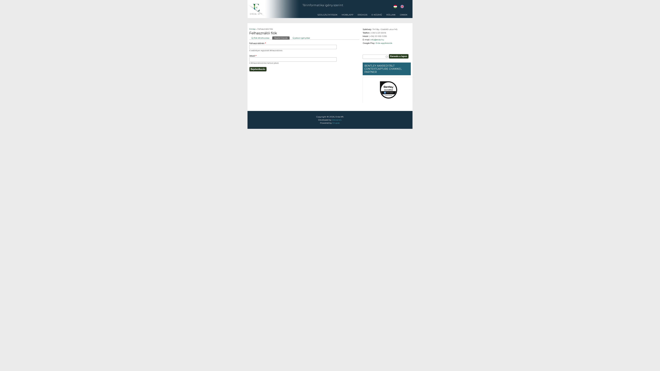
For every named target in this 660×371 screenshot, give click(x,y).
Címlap (252, 29)
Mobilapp (347, 14)
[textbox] (375, 57)
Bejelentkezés (282, 38)
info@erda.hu (377, 39)
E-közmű (377, 14)
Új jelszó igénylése (301, 38)
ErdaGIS (361, 15)
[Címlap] (273, 17)
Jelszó (252, 55)
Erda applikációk (384, 43)
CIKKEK (402, 15)
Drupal (335, 123)
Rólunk (390, 15)
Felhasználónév (257, 43)
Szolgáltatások (326, 15)
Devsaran (337, 120)
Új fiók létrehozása (260, 38)
